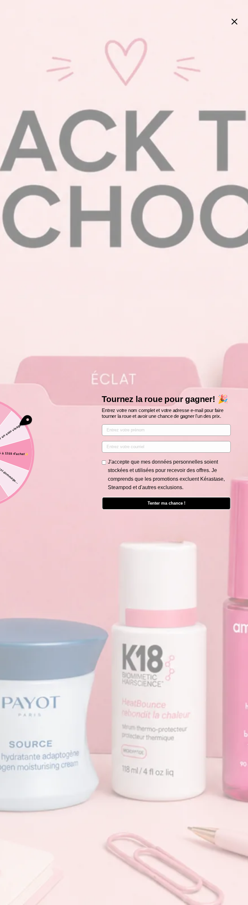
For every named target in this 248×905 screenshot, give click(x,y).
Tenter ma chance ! (166, 503)
